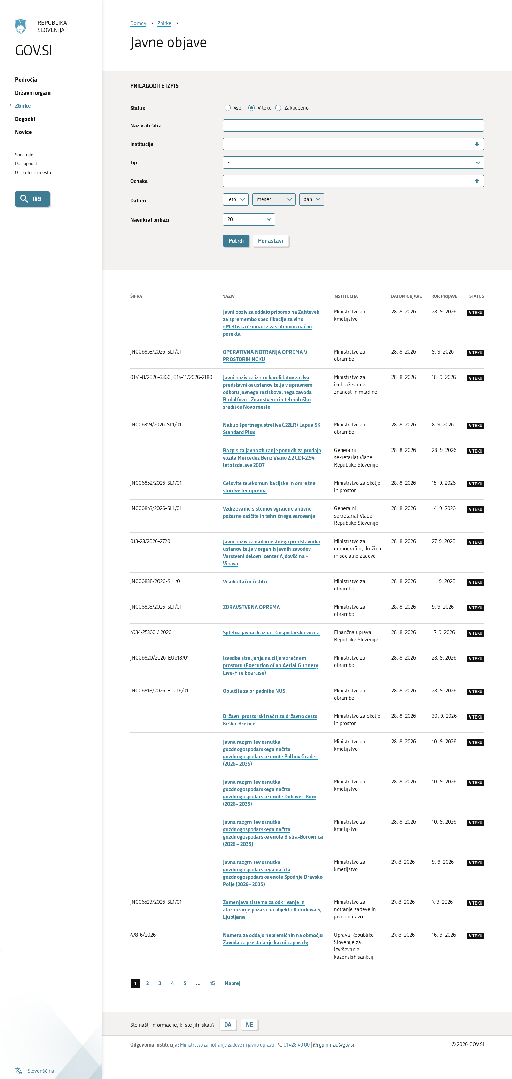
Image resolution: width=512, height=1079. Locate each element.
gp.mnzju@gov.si (336, 1045)
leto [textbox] (231, 199)
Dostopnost (26, 163)
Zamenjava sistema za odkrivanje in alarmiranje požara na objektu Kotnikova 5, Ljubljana (272, 909)
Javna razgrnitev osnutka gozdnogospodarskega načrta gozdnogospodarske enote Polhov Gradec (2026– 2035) (270, 752)
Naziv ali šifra (146, 125)
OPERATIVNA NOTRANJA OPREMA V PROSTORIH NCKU (265, 355)
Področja (26, 79)
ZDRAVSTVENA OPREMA (251, 607)
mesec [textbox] (264, 199)
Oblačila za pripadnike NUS (254, 690)
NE (249, 1024)
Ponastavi (270, 241)
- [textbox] (228, 162)
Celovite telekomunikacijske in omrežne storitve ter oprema (269, 486)
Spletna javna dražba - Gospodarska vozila (271, 632)
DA (227, 1024)
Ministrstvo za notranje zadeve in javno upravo (227, 1045)
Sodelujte (24, 154)
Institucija (141, 144)
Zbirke (23, 106)
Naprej (232, 983)
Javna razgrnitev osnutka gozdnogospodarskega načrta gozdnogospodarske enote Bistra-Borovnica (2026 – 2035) (273, 833)
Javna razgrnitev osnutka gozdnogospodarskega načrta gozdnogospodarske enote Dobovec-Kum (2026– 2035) (269, 793)
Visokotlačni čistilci (245, 581)
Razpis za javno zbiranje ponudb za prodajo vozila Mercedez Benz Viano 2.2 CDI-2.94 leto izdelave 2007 (272, 457)
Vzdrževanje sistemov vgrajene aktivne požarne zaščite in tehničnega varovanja (269, 512)
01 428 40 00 (297, 1045)
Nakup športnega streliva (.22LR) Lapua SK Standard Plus (271, 428)
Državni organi (33, 93)
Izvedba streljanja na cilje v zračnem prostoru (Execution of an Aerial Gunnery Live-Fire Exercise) (270, 665)
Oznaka (139, 181)
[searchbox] (228, 144)
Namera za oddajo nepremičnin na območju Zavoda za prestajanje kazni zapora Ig (273, 938)
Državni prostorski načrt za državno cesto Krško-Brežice (270, 719)
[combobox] (353, 144)
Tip (133, 162)
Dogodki (25, 119)
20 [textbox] (230, 219)
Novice (23, 132)
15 (212, 983)
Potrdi (236, 241)
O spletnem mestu (33, 172)
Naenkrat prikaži (149, 219)
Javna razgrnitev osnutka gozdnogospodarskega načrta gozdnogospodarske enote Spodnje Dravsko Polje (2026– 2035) (273, 873)
